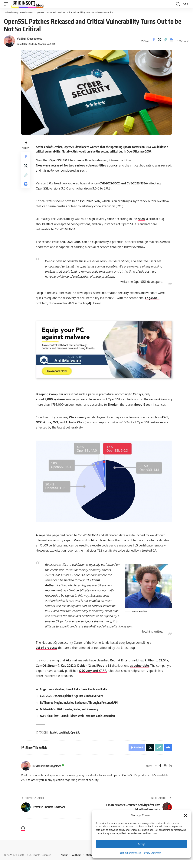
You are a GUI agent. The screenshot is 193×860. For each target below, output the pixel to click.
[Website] (155, 766)
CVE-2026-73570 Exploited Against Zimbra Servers (71, 696)
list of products (46, 648)
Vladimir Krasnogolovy (29, 38)
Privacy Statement (152, 853)
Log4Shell (152, 298)
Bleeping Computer (49, 394)
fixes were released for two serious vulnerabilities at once (76, 165)
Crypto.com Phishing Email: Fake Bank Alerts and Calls (73, 689)
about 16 (139, 404)
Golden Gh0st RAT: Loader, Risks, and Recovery (69, 709)
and (123, 183)
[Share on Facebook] (153, 41)
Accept (141, 844)
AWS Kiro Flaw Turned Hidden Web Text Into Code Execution (77, 716)
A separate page (47, 535)
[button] (185, 815)
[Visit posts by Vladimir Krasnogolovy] (9, 41)
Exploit (53, 732)
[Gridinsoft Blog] (27, 4)
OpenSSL (75, 732)
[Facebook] (160, 766)
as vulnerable (139, 665)
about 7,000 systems (50, 399)
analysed (84, 417)
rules (141, 219)
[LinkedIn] (170, 766)
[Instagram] (165, 766)
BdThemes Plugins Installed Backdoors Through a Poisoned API (79, 702)
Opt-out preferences (130, 853)
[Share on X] (159, 41)
